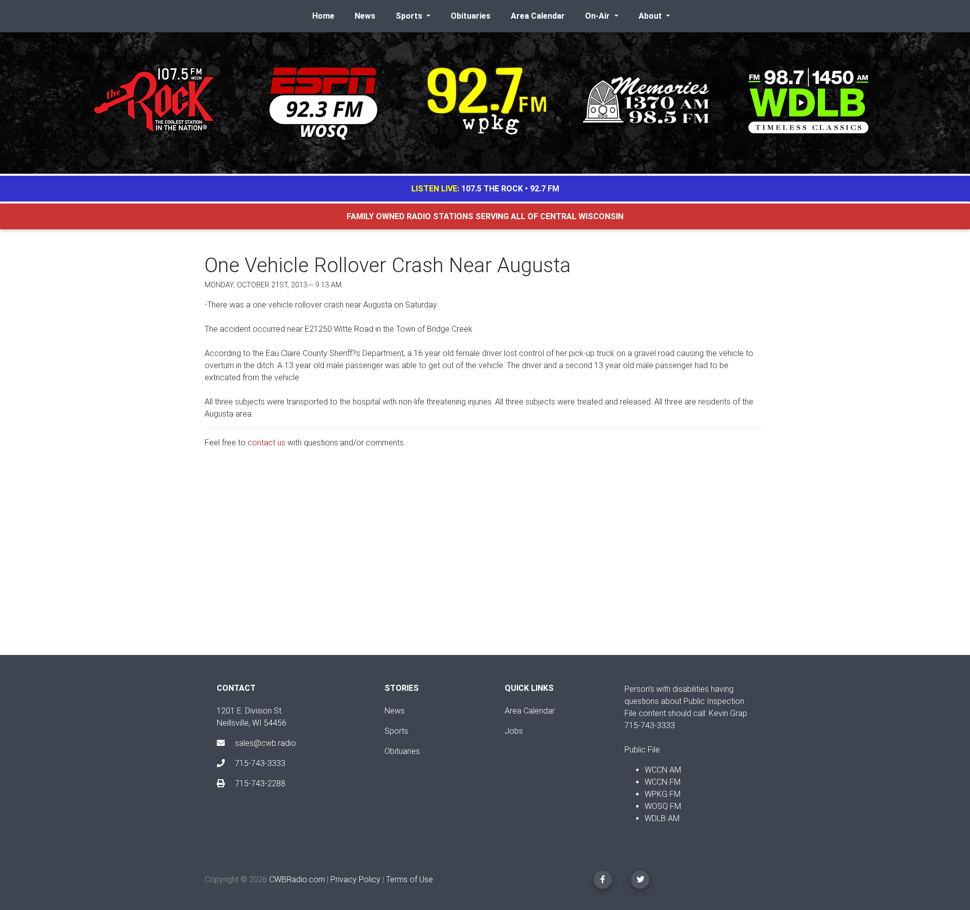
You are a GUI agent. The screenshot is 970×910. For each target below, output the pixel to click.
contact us (266, 442)
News (365, 16)
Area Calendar (538, 16)
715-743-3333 (259, 763)
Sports (396, 731)
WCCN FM (663, 782)
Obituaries (471, 16)
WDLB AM (662, 818)
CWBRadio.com (297, 879)
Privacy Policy (355, 879)
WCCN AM (663, 770)
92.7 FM (544, 188)
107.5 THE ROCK (492, 188)
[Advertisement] (485, 560)
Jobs (514, 731)
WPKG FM (663, 794)
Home (323, 16)
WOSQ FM (663, 806)
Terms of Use (409, 879)
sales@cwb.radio (265, 743)
